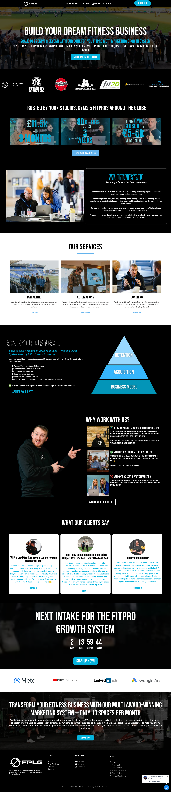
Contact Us (114, 762)
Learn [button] (95, 3)
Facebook (81, 762)
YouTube (81, 764)
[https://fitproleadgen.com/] (30, 3)
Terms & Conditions (118, 770)
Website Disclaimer (118, 776)
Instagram (81, 767)
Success (51, 767)
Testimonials (115, 765)
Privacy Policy (116, 768)
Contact (51, 769)
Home (50, 761)
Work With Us (53, 764)
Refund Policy (116, 773)
